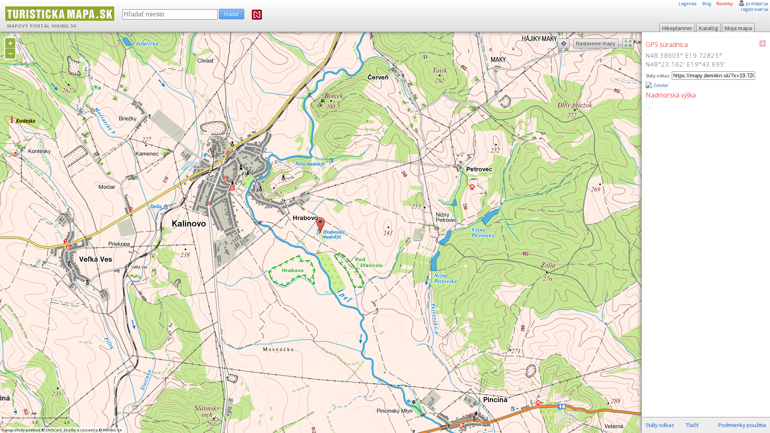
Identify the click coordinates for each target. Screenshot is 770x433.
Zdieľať (660, 85)
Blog (706, 3)
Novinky (724, 3)
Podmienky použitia (742, 425)
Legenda (688, 3)
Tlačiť (692, 425)
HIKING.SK (64, 26)
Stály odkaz (660, 425)
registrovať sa (754, 9)
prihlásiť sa (757, 3)
